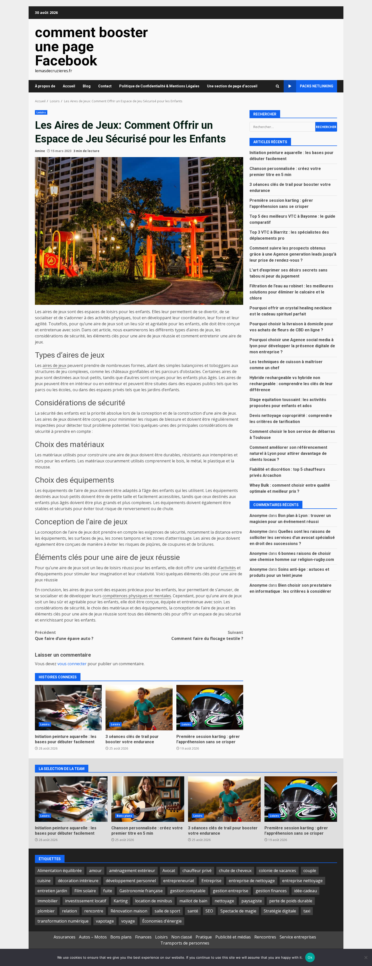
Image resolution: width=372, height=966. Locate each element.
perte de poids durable (290, 901)
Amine (40, 151)
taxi (306, 911)
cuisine (44, 880)
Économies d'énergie (162, 921)
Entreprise (211, 880)
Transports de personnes (184, 943)
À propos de (45, 86)
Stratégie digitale (280, 911)
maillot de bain (193, 901)
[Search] (277, 86)
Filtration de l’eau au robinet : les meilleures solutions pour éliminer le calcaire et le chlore (291, 291)
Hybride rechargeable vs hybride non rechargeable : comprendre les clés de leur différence (291, 383)
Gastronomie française (141, 891)
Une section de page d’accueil (232, 86)
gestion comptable (187, 891)
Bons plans (124, 816)
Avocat (168, 870)
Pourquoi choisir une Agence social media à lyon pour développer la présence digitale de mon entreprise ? (292, 345)
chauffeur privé (197, 870)
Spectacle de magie (238, 911)
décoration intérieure (78, 880)
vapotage (105, 921)
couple (309, 870)
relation (69, 911)
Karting (121, 901)
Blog (87, 86)
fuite (107, 891)
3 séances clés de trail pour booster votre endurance (139, 707)
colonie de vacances (277, 870)
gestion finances (271, 891)
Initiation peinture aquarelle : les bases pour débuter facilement (68, 707)
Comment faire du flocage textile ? (207, 635)
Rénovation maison (129, 911)
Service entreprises (298, 937)
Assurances (64, 937)
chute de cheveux (235, 870)
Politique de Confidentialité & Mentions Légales (159, 86)
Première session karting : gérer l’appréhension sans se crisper (209, 707)
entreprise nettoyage (302, 880)
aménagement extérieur (132, 870)
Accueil (69, 86)
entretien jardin (52, 891)
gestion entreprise (230, 891)
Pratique (204, 937)
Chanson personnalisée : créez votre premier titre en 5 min (147, 799)
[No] (365, 957)
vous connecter (72, 663)
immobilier (47, 901)
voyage (128, 921)
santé (193, 911)
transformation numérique (63, 921)
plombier (46, 911)
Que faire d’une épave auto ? (64, 635)
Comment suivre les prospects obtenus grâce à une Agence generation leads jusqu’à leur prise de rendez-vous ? (293, 253)
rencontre (93, 911)
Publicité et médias (233, 937)
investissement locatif (85, 901)
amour (95, 870)
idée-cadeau (305, 891)
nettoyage (224, 901)
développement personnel (131, 880)
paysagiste (251, 901)
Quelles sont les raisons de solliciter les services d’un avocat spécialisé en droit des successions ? (292, 537)
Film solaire (85, 891)
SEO (209, 911)
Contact (105, 86)
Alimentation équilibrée (59, 870)
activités (228, 568)
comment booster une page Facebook (91, 46)
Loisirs (41, 112)
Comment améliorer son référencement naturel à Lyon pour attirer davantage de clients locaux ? (288, 453)
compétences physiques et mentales (136, 596)
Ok (310, 957)
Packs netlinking (316, 86)
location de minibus (153, 901)
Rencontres (265, 937)
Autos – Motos (93, 937)
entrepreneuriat (178, 880)
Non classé (181, 937)
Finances (143, 937)
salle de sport (167, 911)
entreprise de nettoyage (252, 880)
